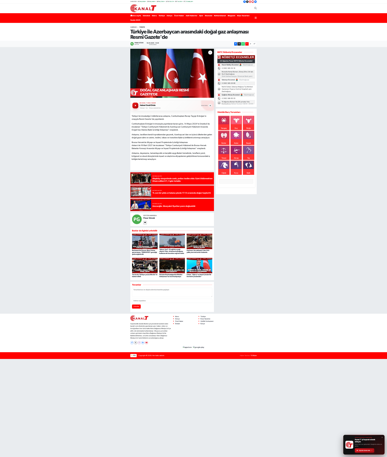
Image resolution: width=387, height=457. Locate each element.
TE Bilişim (253, 355)
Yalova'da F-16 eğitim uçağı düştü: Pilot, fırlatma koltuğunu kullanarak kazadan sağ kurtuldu (171, 251)
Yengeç (224, 128)
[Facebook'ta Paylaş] (235, 44)
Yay (248, 158)
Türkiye (162, 16)
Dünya (169, 16)
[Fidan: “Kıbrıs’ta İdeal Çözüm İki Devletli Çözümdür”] (199, 265)
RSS (134, 355)
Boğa (249, 128)
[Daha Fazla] (247, 44)
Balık (248, 173)
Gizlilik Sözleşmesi (206, 321)
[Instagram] (139, 342)
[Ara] (255, 8)
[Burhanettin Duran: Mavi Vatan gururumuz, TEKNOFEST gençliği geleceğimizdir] (145, 241)
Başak (248, 143)
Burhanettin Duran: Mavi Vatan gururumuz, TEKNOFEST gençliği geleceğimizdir (144, 252)
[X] (135, 342)
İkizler (224, 143)
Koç (236, 128)
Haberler (133, 27)
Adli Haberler (191, 16)
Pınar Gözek (149, 218)
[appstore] (187, 347)
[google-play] (198, 347)
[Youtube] (146, 342)
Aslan (236, 143)
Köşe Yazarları (243, 16)
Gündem (146, 16)
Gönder (136, 306)
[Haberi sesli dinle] (135, 105)
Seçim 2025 (135, 20)
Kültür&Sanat (220, 16)
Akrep (236, 158)
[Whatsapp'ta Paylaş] (243, 44)
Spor (201, 16)
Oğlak (224, 173)
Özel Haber (179, 16)
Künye (202, 323)
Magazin (231, 16)
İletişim (177, 323)
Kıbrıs (154, 16)
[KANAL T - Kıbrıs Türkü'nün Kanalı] (143, 8)
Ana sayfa (136, 16)
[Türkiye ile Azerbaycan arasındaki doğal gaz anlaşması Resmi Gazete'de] (172, 73)
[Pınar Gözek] (137, 219)
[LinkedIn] (143, 342)
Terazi (224, 158)
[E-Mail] (145, 222)
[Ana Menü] (256, 18)
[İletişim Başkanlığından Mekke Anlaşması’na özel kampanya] (172, 265)
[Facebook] (132, 342)
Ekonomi (208, 16)
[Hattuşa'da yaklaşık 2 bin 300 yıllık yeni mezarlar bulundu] (199, 241)
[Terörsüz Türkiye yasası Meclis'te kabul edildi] (145, 265)
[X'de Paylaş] (239, 44)
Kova (236, 173)
